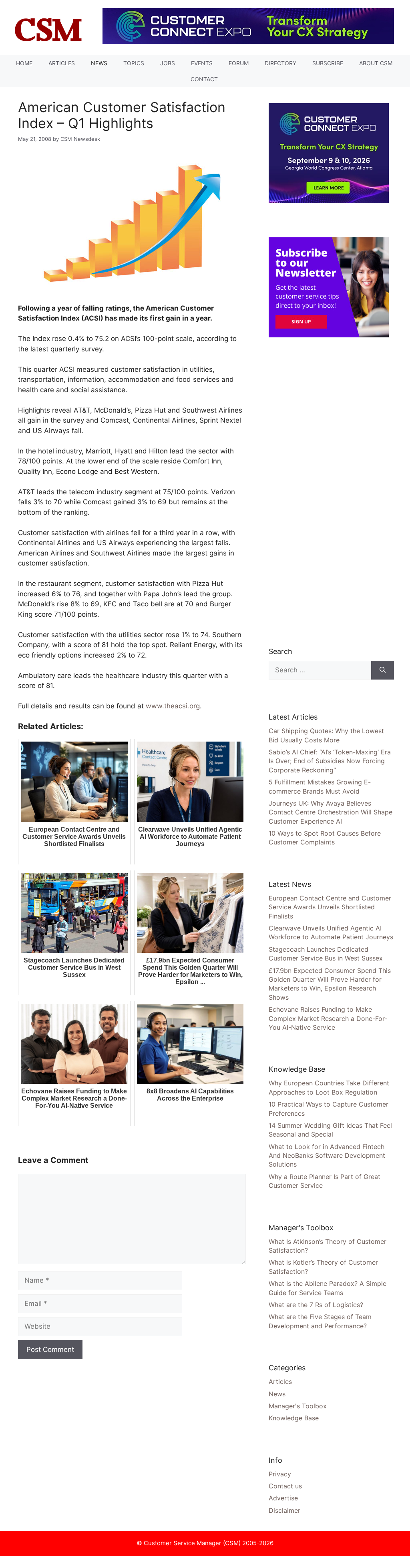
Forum (239, 63)
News (99, 63)
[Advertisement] (329, 491)
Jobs (167, 63)
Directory (280, 63)
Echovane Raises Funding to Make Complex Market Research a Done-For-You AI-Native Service (328, 1018)
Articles (61, 63)
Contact (204, 79)
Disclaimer (284, 1510)
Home (24, 63)
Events (202, 63)
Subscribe (327, 63)
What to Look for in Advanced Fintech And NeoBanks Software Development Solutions (327, 1156)
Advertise (283, 1498)
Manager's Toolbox (298, 1406)
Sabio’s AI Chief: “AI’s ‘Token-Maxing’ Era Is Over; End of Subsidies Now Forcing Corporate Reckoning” (330, 761)
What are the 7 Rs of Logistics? (316, 1305)
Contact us (285, 1486)
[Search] (382, 670)
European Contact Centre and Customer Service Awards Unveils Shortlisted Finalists (330, 907)
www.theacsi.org (173, 706)
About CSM (375, 63)
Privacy (280, 1474)
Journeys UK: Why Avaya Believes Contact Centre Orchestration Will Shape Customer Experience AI (330, 812)
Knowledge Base (294, 1418)
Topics (133, 63)
